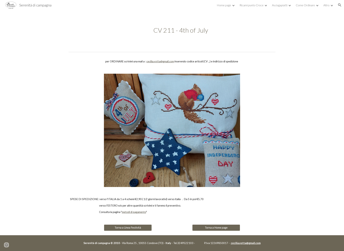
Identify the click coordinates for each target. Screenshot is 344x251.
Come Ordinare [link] (305, 5)
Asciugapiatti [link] (279, 5)
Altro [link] (326, 5)
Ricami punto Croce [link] (252, 5)
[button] (339, 5)
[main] (181, 30)
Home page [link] (224, 5)
